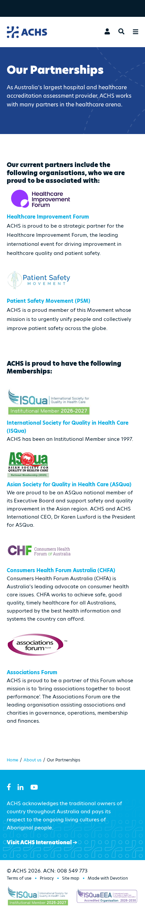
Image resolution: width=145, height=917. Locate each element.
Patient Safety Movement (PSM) (48, 300)
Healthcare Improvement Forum (48, 216)
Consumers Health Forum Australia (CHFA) (61, 570)
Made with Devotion (108, 878)
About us (32, 760)
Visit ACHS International (40, 842)
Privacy (47, 878)
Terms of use (19, 878)
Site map (70, 878)
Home (12, 760)
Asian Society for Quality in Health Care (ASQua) (69, 484)
